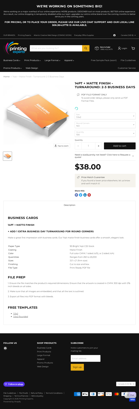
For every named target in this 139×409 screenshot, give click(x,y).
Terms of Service (21, 396)
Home (6, 76)
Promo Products (11, 68)
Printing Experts (24, 35)
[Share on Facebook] (76, 195)
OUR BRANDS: (9, 35)
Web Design (32, 68)
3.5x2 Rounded (20, 316)
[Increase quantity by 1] (98, 145)
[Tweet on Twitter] (80, 195)
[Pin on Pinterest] (89, 195)
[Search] (85, 48)
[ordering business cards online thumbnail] (7, 156)
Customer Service (127, 68)
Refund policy (37, 396)
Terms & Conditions (54, 393)
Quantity (79, 140)
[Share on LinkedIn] (85, 195)
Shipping (7, 396)
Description (69, 205)
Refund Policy (37, 393)
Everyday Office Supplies (84, 35)
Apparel (68, 60)
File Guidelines (128, 60)
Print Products (32, 60)
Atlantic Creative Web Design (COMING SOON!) (53, 35)
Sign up (77, 367)
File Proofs (23, 393)
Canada (127, 35)
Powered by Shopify (12, 401)
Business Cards (11, 60)
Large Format (52, 60)
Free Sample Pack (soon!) (104, 60)
